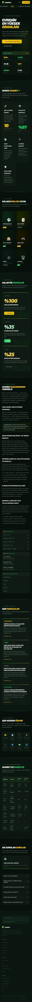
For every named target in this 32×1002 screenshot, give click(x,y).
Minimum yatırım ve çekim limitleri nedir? (16, 902)
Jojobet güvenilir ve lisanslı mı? (16, 892)
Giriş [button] (20, 2)
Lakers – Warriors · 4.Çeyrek (9, 548)
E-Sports (5, 587)
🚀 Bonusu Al (9, 313)
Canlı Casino (5, 945)
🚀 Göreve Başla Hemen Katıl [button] (12, 41)
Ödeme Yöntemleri (6, 968)
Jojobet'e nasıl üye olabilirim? (16, 876)
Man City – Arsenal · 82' (8, 542)
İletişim (3, 971)
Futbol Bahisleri (6, 577)
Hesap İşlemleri (5, 966)
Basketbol (5, 580)
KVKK (3, 989)
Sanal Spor (4, 950)
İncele (7, 340)
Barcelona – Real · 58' (8, 538)
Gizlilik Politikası (5, 981)
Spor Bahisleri (5, 942)
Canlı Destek (5, 960)
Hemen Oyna (9, 366)
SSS (3, 963)
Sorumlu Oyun (5, 986)
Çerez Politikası (5, 984)
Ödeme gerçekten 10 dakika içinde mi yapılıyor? (16, 881)
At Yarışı (5, 591)
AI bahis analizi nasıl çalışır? (16, 897)
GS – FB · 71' (6, 535)
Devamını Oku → (8, 636)
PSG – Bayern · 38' (7, 545)
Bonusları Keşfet (8, 46)
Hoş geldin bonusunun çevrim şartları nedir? (16, 887)
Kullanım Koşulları (6, 978)
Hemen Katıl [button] (26, 2)
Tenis (4, 584)
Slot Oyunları (5, 947)
